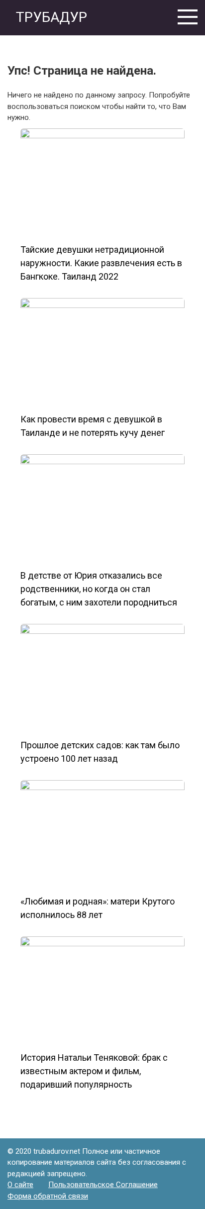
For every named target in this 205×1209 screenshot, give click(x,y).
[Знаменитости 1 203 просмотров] (102, 835)
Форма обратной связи (47, 1196)
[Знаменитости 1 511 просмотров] (102, 991)
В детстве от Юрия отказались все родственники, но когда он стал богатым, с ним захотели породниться (98, 588)
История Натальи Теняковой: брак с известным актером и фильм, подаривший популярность (94, 1071)
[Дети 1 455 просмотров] (102, 678)
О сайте (20, 1184)
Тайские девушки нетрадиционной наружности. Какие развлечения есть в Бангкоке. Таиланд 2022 (101, 263)
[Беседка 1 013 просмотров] (102, 352)
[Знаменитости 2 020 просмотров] (102, 509)
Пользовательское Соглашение (103, 1184)
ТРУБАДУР (49, 17)
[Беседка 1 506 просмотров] (102, 183)
